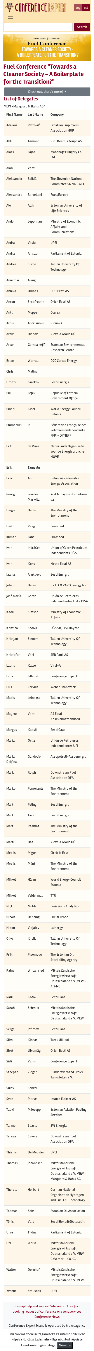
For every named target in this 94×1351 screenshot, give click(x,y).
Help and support (37, 1306)
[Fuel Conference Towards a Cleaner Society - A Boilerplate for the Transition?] (47, 47)
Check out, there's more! (45, 91)
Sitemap (19, 1306)
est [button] (86, 7)
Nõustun (65, 1345)
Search (82, 27)
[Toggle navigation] (10, 18)
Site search (58, 1306)
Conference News (47, 1317)
